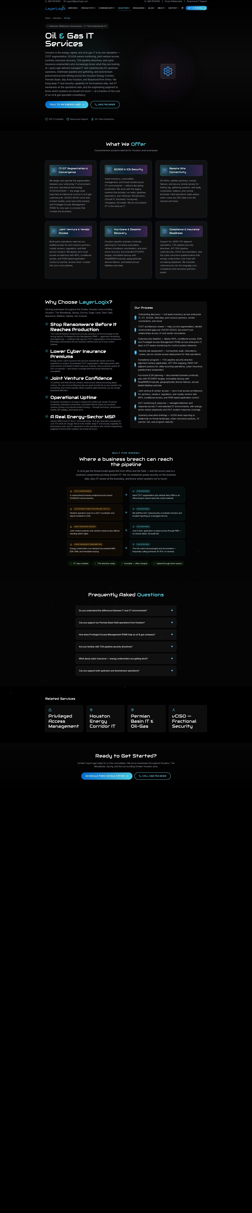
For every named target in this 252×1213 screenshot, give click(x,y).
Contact (172, 8)
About (161, 8)
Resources (138, 8)
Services (72, 8)
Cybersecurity (106, 8)
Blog (150, 8)
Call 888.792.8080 (154, 776)
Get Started (196, 8)
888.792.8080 (106, 104)
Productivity (87, 8)
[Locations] (182, 8)
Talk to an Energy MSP (65, 104)
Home (47, 18)
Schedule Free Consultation (105, 776)
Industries (123, 8)
